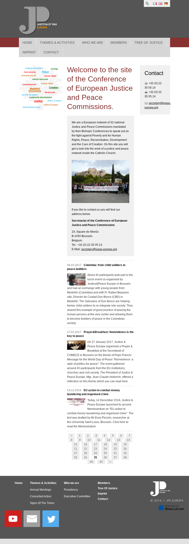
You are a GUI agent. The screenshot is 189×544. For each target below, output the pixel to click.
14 (128, 440)
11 (98, 440)
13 (118, 440)
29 (95, 453)
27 (75, 453)
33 (75, 457)
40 (101, 461)
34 (85, 457)
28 (85, 453)
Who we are (92, 42)
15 (75, 444)
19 (115, 444)
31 (115, 453)
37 (115, 457)
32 (125, 453)
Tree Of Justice (148, 42)
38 (125, 457)
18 (105, 444)
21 (75, 448)
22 (85, 448)
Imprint (102, 493)
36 (105, 457)
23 (95, 448)
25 (115, 448)
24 (105, 448)
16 (85, 444)
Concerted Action (40, 496)
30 (105, 453)
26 (125, 448)
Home (27, 42)
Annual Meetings (40, 489)
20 (125, 444)
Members (119, 42)
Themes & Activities (57, 42)
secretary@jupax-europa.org (99, 249)
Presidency (71, 489)
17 (95, 444)
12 (108, 440)
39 (91, 461)
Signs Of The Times (42, 503)
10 (89, 440)
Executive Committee (77, 496)
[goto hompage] (38, 20)
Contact (103, 499)
